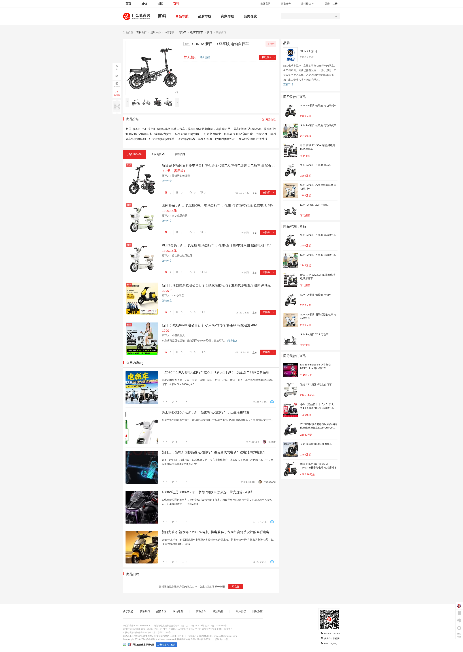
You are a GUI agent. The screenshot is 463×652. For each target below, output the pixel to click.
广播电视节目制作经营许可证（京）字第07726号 (147, 632)
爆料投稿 (306, 3)
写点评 (235, 586)
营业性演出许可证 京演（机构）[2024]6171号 (145, 629)
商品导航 (181, 16)
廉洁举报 (218, 611)
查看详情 (288, 84)
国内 (129, 205)
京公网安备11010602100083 (137, 625)
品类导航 (250, 16)
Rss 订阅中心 (330, 643)
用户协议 (241, 611)
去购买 (268, 192)
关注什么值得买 (331, 638)
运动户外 (155, 32)
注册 (334, 3)
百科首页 (141, 32)
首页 (128, 3)
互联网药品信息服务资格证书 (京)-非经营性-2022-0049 (195, 629)
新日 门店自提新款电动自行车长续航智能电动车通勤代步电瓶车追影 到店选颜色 (219, 285)
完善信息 (271, 119)
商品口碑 (180, 154)
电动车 (182, 32)
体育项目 (170, 32)
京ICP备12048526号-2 (217, 625)
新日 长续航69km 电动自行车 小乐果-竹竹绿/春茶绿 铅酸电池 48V (209, 325)
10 (205, 272)
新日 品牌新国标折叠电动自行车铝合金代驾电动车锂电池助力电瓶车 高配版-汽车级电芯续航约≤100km (219, 165)
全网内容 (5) (158, 154)
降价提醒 (205, 57)
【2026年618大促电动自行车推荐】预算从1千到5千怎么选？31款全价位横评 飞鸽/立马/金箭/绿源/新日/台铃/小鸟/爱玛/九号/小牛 (219, 372)
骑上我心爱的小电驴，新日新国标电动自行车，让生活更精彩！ (207, 412)
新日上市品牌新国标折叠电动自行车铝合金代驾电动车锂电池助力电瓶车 (214, 452)
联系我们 (145, 611)
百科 (176, 3)
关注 (272, 44)
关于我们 (128, 611)
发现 (129, 165)
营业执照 (228, 629)
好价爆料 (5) (135, 154)
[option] (136, 102)
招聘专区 (161, 611)
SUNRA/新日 (308, 51)
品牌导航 (204, 16)
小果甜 (272, 441)
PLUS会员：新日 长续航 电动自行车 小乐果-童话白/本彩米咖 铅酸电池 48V (216, 245)
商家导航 (227, 16)
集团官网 (265, 3)
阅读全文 (167, 180)
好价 (144, 3)
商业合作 (286, 3)
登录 (327, 3)
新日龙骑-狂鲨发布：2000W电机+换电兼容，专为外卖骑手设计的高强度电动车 (219, 532)
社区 (160, 3)
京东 (254, 192)
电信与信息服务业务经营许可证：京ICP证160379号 (179, 625)
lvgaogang (270, 481)
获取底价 (268, 57)
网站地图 (178, 611)
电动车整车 (196, 32)
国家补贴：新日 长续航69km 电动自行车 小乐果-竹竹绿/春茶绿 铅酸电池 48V (217, 205)
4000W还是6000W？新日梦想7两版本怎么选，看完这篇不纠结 (207, 492)
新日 (209, 32)
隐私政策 (257, 611)
